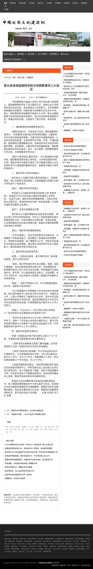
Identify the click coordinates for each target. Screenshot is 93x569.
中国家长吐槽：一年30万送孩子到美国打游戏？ (29, 414)
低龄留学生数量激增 (71, 176)
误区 (32, 427)
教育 (57, 427)
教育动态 (13, 3)
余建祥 (37, 427)
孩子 (41, 427)
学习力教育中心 (42, 97)
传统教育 (58, 3)
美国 (49, 427)
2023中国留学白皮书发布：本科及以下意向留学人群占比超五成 (29, 445)
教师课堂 (20, 54)
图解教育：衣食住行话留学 (15, 478)
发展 (15, 429)
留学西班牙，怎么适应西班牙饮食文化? (20, 471)
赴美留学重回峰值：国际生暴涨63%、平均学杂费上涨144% (27, 456)
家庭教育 (36, 429)
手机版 (6, 9)
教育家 (51, 429)
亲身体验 (11, 427)
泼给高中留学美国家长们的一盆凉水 (18, 475)
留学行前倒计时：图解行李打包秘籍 (18, 467)
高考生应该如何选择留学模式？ (76, 146)
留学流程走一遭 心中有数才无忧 (76, 180)
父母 (11, 432)
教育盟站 (84, 3)
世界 (41, 429)
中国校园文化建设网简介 (13, 59)
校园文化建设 (8, 54)
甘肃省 (46, 429)
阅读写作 (40, 3)
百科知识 (75, 3)
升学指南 (32, 3)
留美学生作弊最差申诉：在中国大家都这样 (27, 410)
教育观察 (53, 54)
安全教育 (67, 3)
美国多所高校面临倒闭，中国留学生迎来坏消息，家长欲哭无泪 (28, 460)
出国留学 (29, 77)
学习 (27, 429)
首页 (5, 3)
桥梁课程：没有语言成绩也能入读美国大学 (21, 463)
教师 (31, 429)
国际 (23, 429)
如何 (7, 429)
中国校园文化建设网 (45, 563)
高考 (19, 429)
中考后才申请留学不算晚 (73, 150)
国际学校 (17, 427)
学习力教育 (42, 54)
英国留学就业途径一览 (72, 166)
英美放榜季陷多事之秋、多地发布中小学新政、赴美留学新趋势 (28, 448)
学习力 (56, 429)
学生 (11, 429)
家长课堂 (31, 54)
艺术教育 (49, 3)
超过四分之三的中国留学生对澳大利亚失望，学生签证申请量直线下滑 (31, 452)
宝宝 (7, 432)
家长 (7, 427)
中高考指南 (22, 3)
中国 (45, 427)
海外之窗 (64, 54)
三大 (28, 427)
